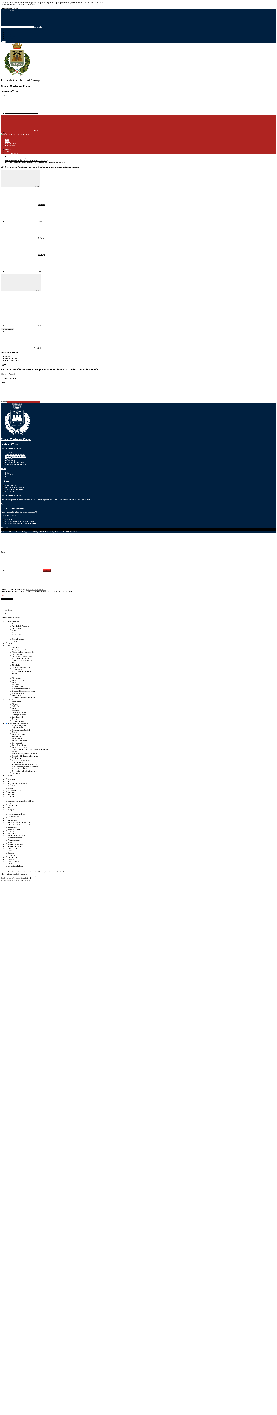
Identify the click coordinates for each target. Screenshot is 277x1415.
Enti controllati (17, 738)
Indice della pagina (7, 329)
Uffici (14, 632)
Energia (10, 807)
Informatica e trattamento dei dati (19, 823)
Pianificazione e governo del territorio (25, 767)
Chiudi (11, 8)
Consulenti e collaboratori (21, 730)
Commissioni (16, 628)
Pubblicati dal (26, 878)
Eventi (45, 591)
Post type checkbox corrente (10, 618)
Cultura (10, 803)
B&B (14, 708)
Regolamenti (16, 695)
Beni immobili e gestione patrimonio (24, 754)
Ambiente (15, 648)
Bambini (11, 794)
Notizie (39, 591)
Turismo (10, 864)
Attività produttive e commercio (23, 652)
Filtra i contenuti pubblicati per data (13, 874)
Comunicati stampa (18, 639)
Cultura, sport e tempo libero (22, 656)
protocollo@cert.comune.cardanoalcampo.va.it (21, 523)
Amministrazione (31, 591)
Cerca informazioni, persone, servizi (13, 589)
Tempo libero (12, 855)
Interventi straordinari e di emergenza (24, 771)
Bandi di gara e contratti (20, 747)
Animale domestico (14, 786)
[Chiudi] (17, 548)
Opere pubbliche (17, 762)
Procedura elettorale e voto (17, 836)
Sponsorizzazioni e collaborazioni (23, 697)
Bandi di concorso (18, 680)
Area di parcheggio (14, 790)
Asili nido (15, 706)
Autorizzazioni (17, 654)
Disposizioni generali (19, 726)
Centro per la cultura (19, 715)
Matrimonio (12, 833)
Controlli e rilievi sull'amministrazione (25, 756)
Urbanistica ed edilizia (15, 866)
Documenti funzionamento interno (23, 691)
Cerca (3, 113)
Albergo (15, 704)
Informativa (5, 8)
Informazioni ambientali (20, 769)
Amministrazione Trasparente (15, 159)
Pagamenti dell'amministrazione (23, 760)
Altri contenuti (17, 773)
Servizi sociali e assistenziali (21, 667)
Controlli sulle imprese (19, 745)
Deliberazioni (16, 684)
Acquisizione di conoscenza (17, 784)
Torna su (4, 402)
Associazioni (16, 624)
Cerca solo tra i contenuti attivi (11, 870)
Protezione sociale (14, 840)
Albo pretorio (16, 678)
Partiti (14, 630)
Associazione (12, 792)
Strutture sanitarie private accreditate (24, 764)
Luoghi (63, 591)
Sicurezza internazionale (16, 844)
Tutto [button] (23, 591)
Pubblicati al (25, 880)
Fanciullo (11, 812)
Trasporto (11, 859)
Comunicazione (13, 799)
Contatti (4, 504)
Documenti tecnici (18, 693)
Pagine (68, 591)
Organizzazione (17, 728)
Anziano (11, 788)
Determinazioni (17, 687)
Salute (10, 842)
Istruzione (11, 831)
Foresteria (15, 719)
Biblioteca (15, 710)
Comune (11, 797)
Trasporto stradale (14, 862)
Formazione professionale (16, 814)
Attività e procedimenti (20, 741)
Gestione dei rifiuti (14, 816)
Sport (9, 851)
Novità (3, 469)
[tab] (8, 610)
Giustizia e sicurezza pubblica (22, 661)
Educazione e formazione (20, 658)
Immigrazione (12, 820)
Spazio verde (12, 849)
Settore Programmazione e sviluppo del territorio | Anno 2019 (26, 161)
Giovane (11, 818)
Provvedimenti (17, 743)
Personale (15, 732)
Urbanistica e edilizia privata (21, 671)
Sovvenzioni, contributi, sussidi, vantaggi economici (30, 749)
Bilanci (14, 751)
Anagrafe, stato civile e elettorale (23, 650)
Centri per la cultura (19, 713)
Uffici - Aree (16, 635)
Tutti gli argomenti (7, 599)
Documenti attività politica (21, 689)
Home (7, 157)
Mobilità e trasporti (18, 663)
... (72, 591)
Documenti (56, 591)
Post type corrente (7, 591)
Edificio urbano (13, 805)
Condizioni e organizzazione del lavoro (21, 801)
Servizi (50, 591)
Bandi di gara (16, 682)
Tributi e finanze (17, 669)
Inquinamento (12, 827)
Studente (11, 853)
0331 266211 (9, 519)
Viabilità (15, 674)
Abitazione (11, 779)
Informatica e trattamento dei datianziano (21, 825)
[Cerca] (21, 113)
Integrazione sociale (14, 829)
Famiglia (11, 810)
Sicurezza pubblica (14, 846)
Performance (16, 736)
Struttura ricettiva (18, 721)
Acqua (10, 781)
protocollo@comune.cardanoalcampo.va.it (19, 521)
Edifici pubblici (17, 717)
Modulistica (16, 665)
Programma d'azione (15, 838)
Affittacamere (16, 702)
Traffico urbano (13, 857)
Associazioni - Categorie (20, 626)
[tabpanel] (138, 696)
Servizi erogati (17, 758)
